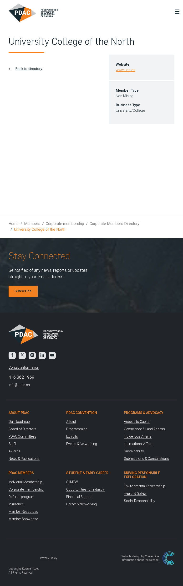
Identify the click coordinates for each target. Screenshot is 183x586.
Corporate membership (65, 223)
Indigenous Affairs (138, 436)
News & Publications (24, 458)
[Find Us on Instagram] (32, 355)
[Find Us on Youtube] (52, 355)
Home (14, 223)
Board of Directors (22, 429)
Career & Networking (81, 504)
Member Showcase (23, 519)
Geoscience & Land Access (144, 429)
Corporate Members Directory (114, 223)
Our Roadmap (19, 422)
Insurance (16, 504)
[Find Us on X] (22, 355)
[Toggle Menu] (175, 11)
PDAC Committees (22, 436)
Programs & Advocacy (143, 413)
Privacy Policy (48, 558)
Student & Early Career (87, 473)
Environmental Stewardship (144, 486)
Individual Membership (25, 482)
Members (32, 223)
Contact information (24, 367)
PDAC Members (21, 473)
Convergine (152, 556)
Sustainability (134, 451)
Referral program (21, 497)
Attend (71, 422)
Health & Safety (135, 493)
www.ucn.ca (125, 70)
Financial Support (79, 497)
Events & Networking (81, 444)
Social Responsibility (139, 501)
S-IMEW (72, 482)
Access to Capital (137, 422)
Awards (14, 451)
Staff (12, 444)
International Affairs (138, 444)
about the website (147, 560)
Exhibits (72, 436)
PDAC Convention (81, 413)
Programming (76, 429)
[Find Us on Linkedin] (42, 355)
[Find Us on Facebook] (12, 355)
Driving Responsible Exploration (142, 475)
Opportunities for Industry (85, 489)
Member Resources (23, 511)
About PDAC (19, 413)
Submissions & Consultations (146, 458)
